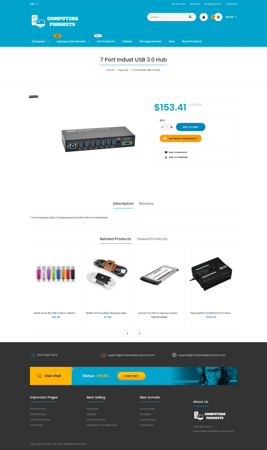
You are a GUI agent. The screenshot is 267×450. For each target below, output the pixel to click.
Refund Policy (38, 414)
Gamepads (146, 425)
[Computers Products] (62, 28)
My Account (178, 3)
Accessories (147, 408)
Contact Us (36, 425)
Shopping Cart (213, 3)
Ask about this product (183, 138)
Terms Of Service (40, 419)
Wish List (195, 3)
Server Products (96, 419)
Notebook (93, 408)
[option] (98, 140)
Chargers (145, 414)
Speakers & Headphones (102, 425)
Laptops (91, 414)
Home (110, 70)
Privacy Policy (38, 408)
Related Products (115, 238)
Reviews (146, 203)
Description (123, 203)
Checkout (231, 3)
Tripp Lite (123, 70)
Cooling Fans (147, 419)
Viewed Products (152, 238)
